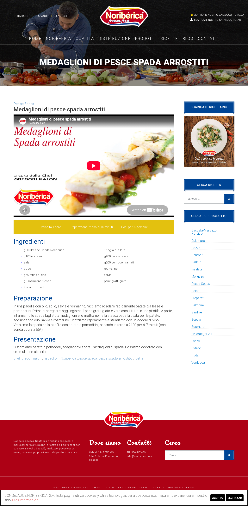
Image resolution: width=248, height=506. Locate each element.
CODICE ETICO (158, 487)
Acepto (217, 497)
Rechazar (234, 497)
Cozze (195, 248)
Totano (196, 348)
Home (35, 38)
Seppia (196, 319)
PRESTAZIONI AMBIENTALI (181, 487)
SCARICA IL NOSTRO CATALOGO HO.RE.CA (219, 14)
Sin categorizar (202, 334)
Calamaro (198, 240)
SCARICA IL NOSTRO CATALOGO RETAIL (217, 19)
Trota (195, 355)
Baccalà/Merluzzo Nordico (204, 232)
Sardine (196, 312)
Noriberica (58, 38)
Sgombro (198, 326)
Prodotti (145, 38)
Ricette (169, 38)
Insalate (197, 269)
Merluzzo (197, 276)
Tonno (195, 341)
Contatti (208, 38)
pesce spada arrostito (115, 358)
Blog (188, 38)
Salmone (197, 305)
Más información (25, 500)
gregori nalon (31, 358)
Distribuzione (114, 38)
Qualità (85, 38)
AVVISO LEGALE (61, 487)
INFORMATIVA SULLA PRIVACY (87, 487)
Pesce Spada (24, 104)
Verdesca (198, 362)
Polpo (195, 291)
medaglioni (51, 358)
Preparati (197, 298)
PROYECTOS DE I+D (138, 487)
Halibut (196, 262)
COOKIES (110, 487)
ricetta (138, 358)
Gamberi (197, 255)
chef (17, 358)
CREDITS (121, 487)
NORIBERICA (124, 16)
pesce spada (87, 358)
